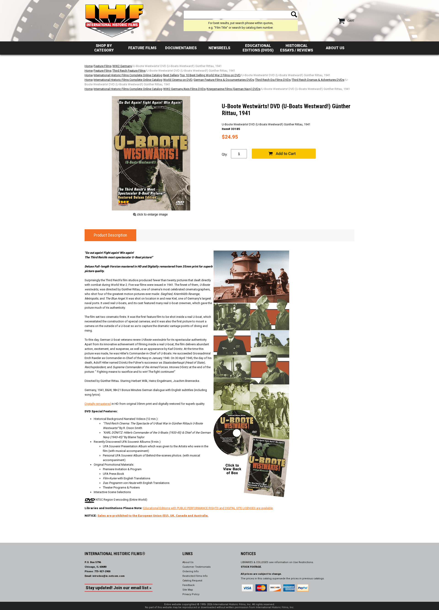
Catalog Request (192, 580)
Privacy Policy (190, 594)
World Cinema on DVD (178, 79)
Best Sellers (171, 75)
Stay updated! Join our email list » (118, 587)
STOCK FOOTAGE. (251, 566)
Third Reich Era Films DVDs (273, 79)
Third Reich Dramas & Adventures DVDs (318, 79)
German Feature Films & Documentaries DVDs (224, 79)
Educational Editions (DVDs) (258, 47)
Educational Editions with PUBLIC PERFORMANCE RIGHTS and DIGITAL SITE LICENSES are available (208, 508)
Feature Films (142, 48)
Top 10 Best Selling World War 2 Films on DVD (210, 75)
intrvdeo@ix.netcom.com (108, 576)
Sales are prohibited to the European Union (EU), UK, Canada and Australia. (153, 515)
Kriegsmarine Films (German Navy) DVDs (233, 89)
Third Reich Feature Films (128, 70)
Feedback (188, 585)
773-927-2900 (102, 571)
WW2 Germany (122, 66)
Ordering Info (190, 571)
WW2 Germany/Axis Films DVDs (184, 89)
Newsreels (219, 48)
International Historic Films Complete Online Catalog (128, 75)
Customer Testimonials (196, 566)
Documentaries (181, 48)
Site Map (187, 589)
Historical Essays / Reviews (296, 47)
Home (89, 66)
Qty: (225, 154)
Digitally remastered (98, 403)
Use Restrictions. (303, 562)
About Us (335, 48)
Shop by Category (104, 47)
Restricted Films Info (195, 576)
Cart (350, 20)
